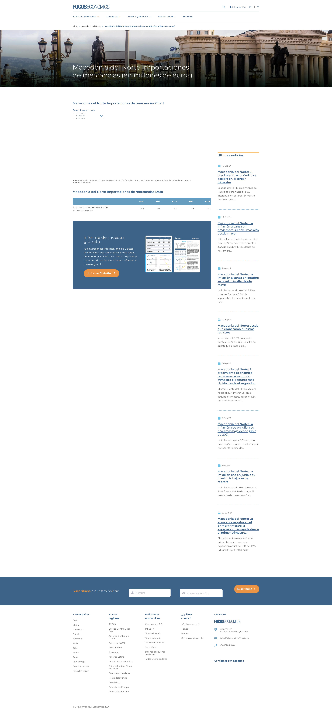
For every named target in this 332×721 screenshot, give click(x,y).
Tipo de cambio (153, 638)
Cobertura (112, 16)
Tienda (184, 629)
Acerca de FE (165, 16)
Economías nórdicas (119, 673)
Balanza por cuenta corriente (155, 653)
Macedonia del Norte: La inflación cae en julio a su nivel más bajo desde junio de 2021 (237, 429)
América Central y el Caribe (119, 637)
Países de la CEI (117, 643)
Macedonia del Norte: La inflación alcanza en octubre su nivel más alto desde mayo (238, 280)
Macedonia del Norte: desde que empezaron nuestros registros (238, 329)
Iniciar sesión (239, 7)
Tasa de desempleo (155, 642)
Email (183, 586)
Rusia (75, 657)
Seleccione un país (84, 110)
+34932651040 (227, 645)
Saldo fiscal (151, 647)
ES (258, 7)
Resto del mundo (118, 678)
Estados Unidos (81, 666)
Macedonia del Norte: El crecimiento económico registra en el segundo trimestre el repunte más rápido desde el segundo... (236, 376)
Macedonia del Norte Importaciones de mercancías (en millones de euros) (140, 26)
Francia (76, 634)
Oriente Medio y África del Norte (120, 667)
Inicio (75, 26)
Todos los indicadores (156, 659)
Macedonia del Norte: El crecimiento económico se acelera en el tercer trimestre (237, 177)
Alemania (77, 638)
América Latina (116, 657)
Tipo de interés (153, 633)
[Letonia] (88, 118)
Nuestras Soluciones (84, 16)
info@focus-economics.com (234, 638)
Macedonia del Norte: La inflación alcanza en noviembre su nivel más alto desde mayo (238, 228)
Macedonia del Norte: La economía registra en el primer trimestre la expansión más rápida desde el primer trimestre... (238, 525)
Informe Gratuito (99, 273)
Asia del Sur (115, 682)
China (76, 625)
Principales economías (120, 661)
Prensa (184, 633)
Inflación (149, 629)
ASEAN (112, 624)
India (75, 643)
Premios (188, 16)
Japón (76, 652)
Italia (75, 648)
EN (250, 7)
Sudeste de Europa (119, 687)
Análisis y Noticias (137, 16)
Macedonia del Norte (91, 26)
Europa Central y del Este (119, 630)
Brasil (75, 620)
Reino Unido (79, 662)
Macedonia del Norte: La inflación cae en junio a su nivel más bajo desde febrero (236, 477)
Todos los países (81, 671)
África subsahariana (119, 691)
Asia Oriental (115, 647)
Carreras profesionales (192, 638)
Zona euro (78, 629)
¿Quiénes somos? (190, 624)
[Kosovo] (88, 115)
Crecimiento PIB (153, 624)
